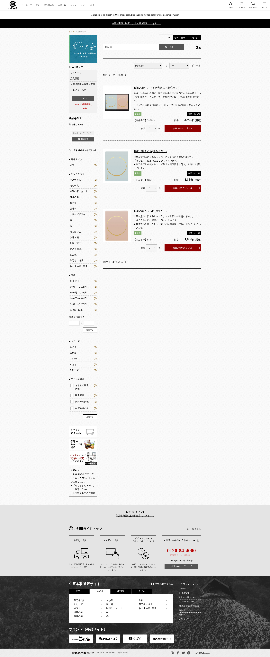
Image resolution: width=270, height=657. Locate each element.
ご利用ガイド (184, 589)
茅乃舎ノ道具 (76, 260)
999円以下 (75, 281)
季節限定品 (49, 5)
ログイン (82, 98)
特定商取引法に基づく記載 (189, 606)
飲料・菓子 (75, 243)
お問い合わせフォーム (181, 566)
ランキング (27, 5)
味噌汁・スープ (114, 608)
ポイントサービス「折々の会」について (143, 539)
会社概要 (182, 610)
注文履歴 (74, 78)
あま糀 (73, 255)
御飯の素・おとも (79, 191)
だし (38, 5)
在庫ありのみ (86, 408)
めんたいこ (75, 231)
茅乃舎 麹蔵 (76, 249)
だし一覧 (74, 185)
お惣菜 (73, 203)
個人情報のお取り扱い (187, 602)
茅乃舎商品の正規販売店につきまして (135, 515)
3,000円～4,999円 (78, 292)
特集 (92, 5)
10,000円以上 (76, 310)
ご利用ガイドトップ (88, 528)
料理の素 (74, 197)
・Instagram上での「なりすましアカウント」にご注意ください (82, 478)
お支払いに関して (113, 540)
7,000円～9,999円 (78, 304)
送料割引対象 (86, 402)
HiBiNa (73, 358)
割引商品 (86, 395)
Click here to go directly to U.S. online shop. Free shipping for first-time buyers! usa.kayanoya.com (135, 15)
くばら (73, 364)
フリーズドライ (78, 214)
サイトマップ (184, 619)
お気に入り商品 (78, 90)
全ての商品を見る (164, 584)
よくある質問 (184, 593)
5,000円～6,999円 (78, 298)
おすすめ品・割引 (79, 266)
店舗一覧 (182, 615)
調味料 (73, 208)
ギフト (73, 5)
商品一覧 (62, 5)
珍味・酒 (74, 237)
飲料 (141, 600)
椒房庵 (73, 353)
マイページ (76, 73)
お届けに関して (81, 540)
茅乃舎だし (75, 180)
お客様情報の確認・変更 (82, 84)
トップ (71, 32)
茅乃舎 (73, 347)
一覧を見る (195, 529)
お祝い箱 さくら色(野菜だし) (150, 211)
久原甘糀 (74, 370)
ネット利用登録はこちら (84, 106)
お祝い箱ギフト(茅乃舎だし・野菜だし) (156, 87)
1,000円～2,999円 (78, 287)
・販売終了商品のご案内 (82, 493)
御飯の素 (78, 612)
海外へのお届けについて (188, 597)
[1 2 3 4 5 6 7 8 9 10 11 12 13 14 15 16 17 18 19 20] (151, 128)
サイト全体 (180, 37)
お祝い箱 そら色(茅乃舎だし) (150, 151)
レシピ (83, 5)
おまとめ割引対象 (86, 387)
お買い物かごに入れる (183, 128)
